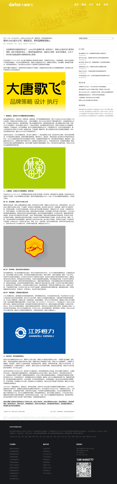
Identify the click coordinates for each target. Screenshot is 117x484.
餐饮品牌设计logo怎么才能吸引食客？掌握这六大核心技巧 (94, 89)
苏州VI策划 (107, 109)
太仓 (66, 436)
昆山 (69, 436)
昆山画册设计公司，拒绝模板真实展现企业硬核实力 (92, 53)
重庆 (87, 436)
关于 (91, 4)
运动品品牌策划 (109, 116)
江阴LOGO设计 (104, 111)
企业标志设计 (46, 448)
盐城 (48, 436)
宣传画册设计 (46, 470)
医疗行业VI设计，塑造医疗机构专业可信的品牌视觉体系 (94, 58)
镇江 (55, 436)
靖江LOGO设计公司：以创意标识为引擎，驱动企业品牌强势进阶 (96, 92)
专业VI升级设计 (47, 473)
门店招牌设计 (42, 302)
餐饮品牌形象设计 (14, 454)
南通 (84, 436)
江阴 (62, 436)
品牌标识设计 (93, 116)
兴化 (41, 436)
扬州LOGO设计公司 (14, 194)
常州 (80, 436)
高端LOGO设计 (47, 468)
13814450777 (84, 459)
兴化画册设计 (101, 116)
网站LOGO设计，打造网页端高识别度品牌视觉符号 (92, 71)
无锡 (77, 436)
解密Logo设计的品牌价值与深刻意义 (88, 100)
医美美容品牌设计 (14, 470)
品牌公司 (92, 113)
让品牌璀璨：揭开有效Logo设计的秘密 (89, 97)
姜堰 (30, 436)
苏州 (23, 436)
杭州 (19, 436)
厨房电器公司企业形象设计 (86, 109)
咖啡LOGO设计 (99, 113)
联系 (106, 4)
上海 (15, 436)
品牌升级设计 (46, 451)
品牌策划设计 (46, 462)
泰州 (26, 436)
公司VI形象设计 (47, 457)
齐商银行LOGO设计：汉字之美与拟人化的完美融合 (92, 86)
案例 (84, 4)
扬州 (59, 436)
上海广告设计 (107, 113)
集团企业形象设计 (14, 448)
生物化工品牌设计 (14, 465)
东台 (44, 436)
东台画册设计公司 (85, 113)
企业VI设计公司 (47, 454)
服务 (98, 4)
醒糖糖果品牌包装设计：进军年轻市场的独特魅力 (92, 95)
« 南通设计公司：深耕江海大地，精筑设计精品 (14, 411)
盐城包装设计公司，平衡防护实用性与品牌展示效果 (92, 66)
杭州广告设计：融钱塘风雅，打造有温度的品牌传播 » (62, 411)
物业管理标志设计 (14, 478)
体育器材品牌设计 (14, 473)
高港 (33, 436)
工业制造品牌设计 (14, 459)
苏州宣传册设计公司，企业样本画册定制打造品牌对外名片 (94, 75)
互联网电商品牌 (14, 457)
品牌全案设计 (46, 459)
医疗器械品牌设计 (14, 451)
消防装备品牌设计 (14, 462)
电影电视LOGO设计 (99, 109)
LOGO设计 (13, 60)
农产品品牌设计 (14, 476)
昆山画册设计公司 (89, 111)
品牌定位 (47, 223)
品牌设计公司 (46, 465)
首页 (76, 4)
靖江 (51, 436)
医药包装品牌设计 (14, 468)
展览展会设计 (51, 302)
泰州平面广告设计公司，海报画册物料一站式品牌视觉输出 (94, 62)
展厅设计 (97, 111)
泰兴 (37, 436)
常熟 (73, 436)
